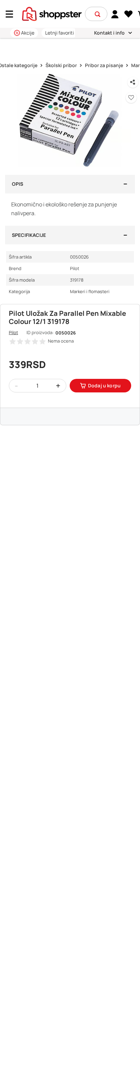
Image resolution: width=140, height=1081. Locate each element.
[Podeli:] (132, 82)
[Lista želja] (128, 14)
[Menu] (12, 14)
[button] (97, 14)
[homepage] (52, 13)
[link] (115, 13)
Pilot (13, 332)
